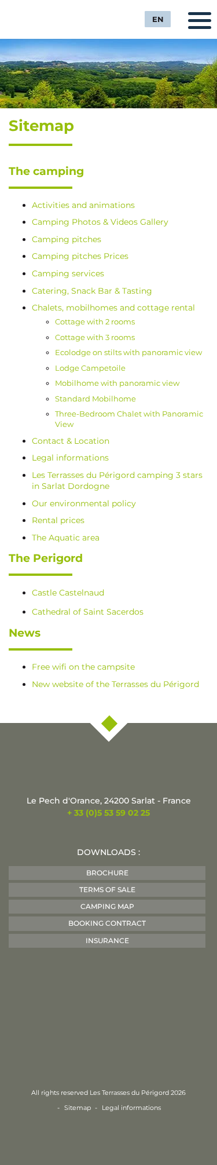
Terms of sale (107, 889)
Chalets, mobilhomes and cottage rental (113, 307)
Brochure (107, 872)
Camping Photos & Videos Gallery (100, 222)
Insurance (107, 940)
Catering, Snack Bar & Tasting (92, 291)
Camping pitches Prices (80, 256)
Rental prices (58, 520)
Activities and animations (83, 205)
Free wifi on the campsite (83, 667)
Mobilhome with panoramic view (117, 383)
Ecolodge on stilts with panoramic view (128, 352)
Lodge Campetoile (90, 367)
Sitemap (77, 1108)
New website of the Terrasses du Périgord (115, 684)
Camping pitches (66, 239)
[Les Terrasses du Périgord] (52, 17)
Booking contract (107, 923)
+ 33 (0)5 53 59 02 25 (108, 812)
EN (158, 19)
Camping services (68, 273)
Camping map (107, 906)
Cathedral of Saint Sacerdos (88, 612)
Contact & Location (70, 441)
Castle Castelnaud (68, 592)
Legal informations (70, 457)
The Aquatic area (66, 537)
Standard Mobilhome (95, 398)
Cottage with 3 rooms (95, 337)
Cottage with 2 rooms (95, 321)
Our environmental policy (84, 503)
